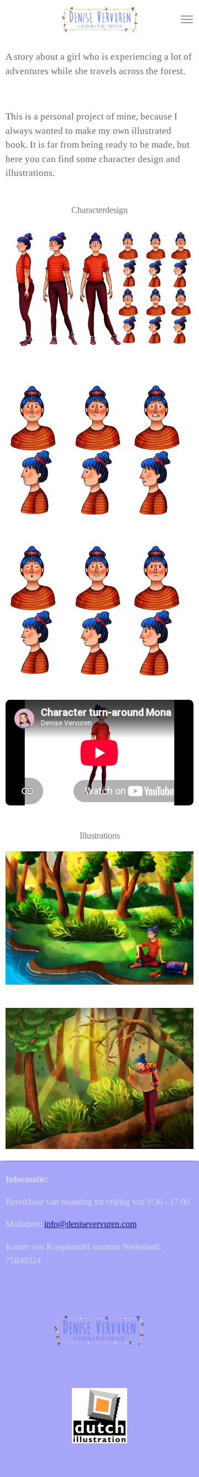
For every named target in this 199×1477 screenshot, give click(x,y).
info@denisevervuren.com (90, 1224)
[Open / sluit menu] (187, 19)
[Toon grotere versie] (99, 292)
